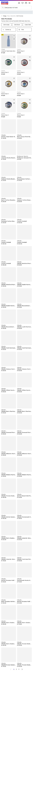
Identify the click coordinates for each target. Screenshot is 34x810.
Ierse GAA (13, 16)
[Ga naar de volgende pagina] (22, 669)
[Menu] (29, 3)
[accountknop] (19, 3)
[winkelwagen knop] (26, 3)
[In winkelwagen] (14, 39)
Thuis (8, 16)
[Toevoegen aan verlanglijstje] (14, 35)
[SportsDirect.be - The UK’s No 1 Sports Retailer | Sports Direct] (4, 2)
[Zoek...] (2, 7)
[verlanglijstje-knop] (22, 3)
